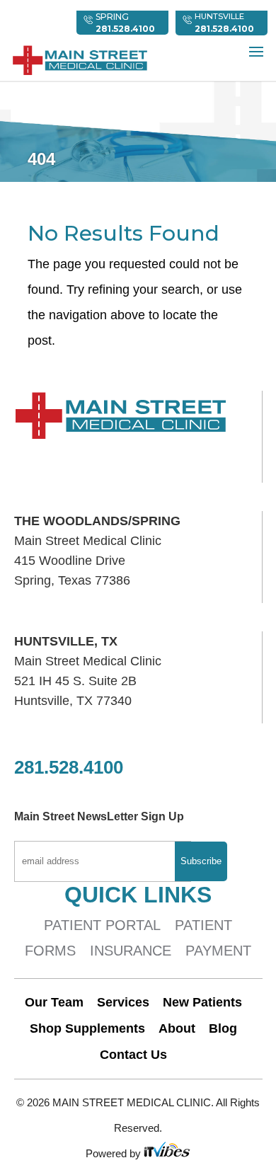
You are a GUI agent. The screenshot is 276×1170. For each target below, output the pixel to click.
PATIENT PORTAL (102, 925)
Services (123, 1002)
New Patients (202, 1002)
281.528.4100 (224, 28)
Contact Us (133, 1055)
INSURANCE (130, 950)
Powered (108, 1153)
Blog (223, 1028)
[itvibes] (167, 1153)
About (177, 1028)
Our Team (54, 1002)
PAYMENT (218, 950)
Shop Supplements (87, 1028)
